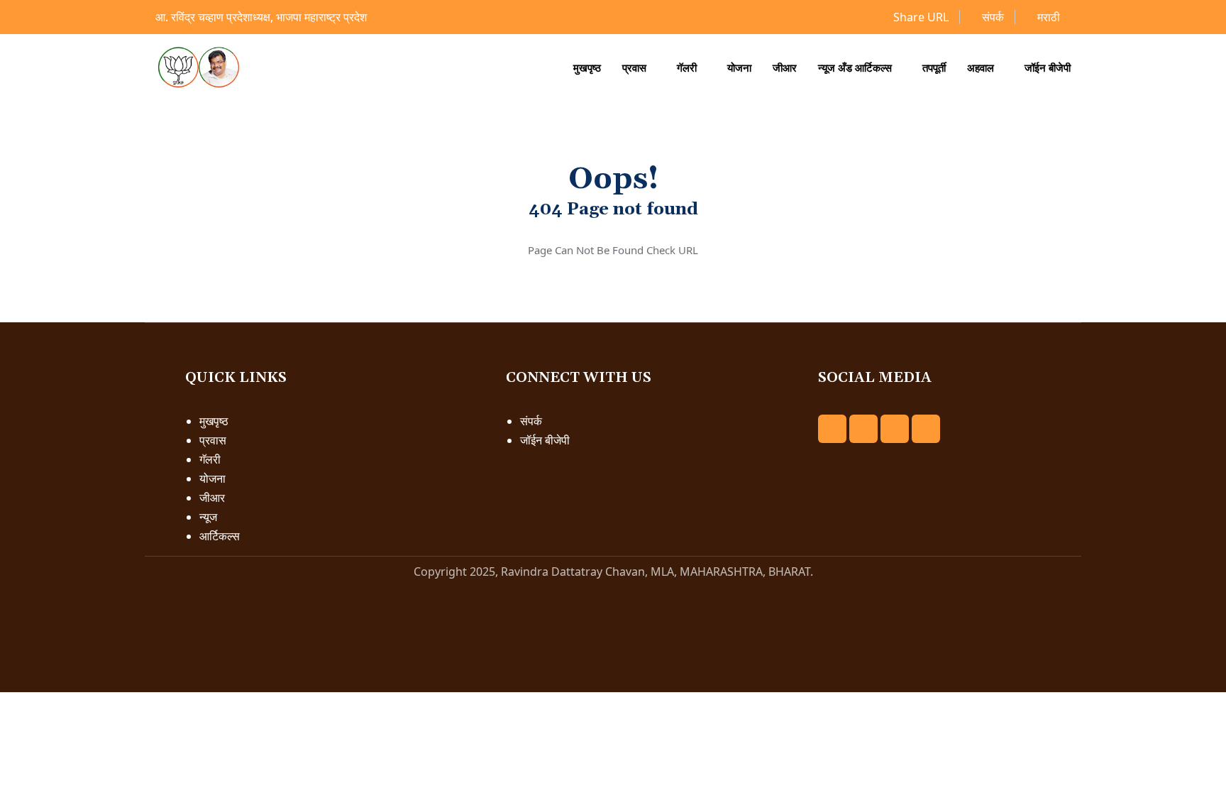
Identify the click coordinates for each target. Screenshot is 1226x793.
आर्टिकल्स (219, 536)
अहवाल (980, 67)
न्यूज (208, 517)
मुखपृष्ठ (587, 67)
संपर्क (991, 17)
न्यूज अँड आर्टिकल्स (855, 67)
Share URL (919, 17)
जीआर (785, 67)
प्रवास (634, 67)
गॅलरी (687, 67)
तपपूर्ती (934, 67)
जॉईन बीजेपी (1048, 67)
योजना (739, 67)
